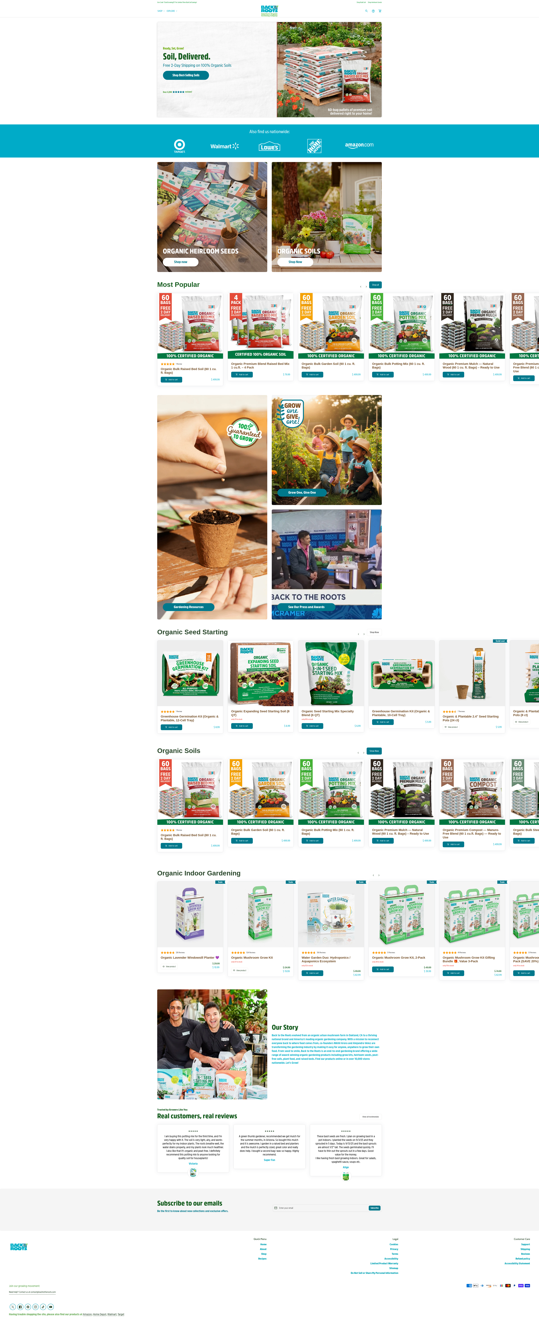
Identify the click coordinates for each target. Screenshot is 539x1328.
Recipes (262, 1258)
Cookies (394, 1244)
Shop (264, 1254)
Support (525, 1244)
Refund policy (523, 1258)
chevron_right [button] (366, 286)
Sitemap (393, 1268)
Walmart (112, 1314)
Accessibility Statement (517, 1263)
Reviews (525, 1254)
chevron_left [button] (360, 286)
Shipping (525, 1249)
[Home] (269, 11)
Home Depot (99, 1314)
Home (263, 1244)
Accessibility (391, 1258)
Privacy (394, 1249)
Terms (395, 1254)
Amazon (87, 1314)
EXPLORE (172, 11)
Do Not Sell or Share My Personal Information (374, 1273)
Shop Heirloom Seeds (375, 2)
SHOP (161, 11)
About (263, 1249)
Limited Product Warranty (384, 1263)
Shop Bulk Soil (361, 2)
